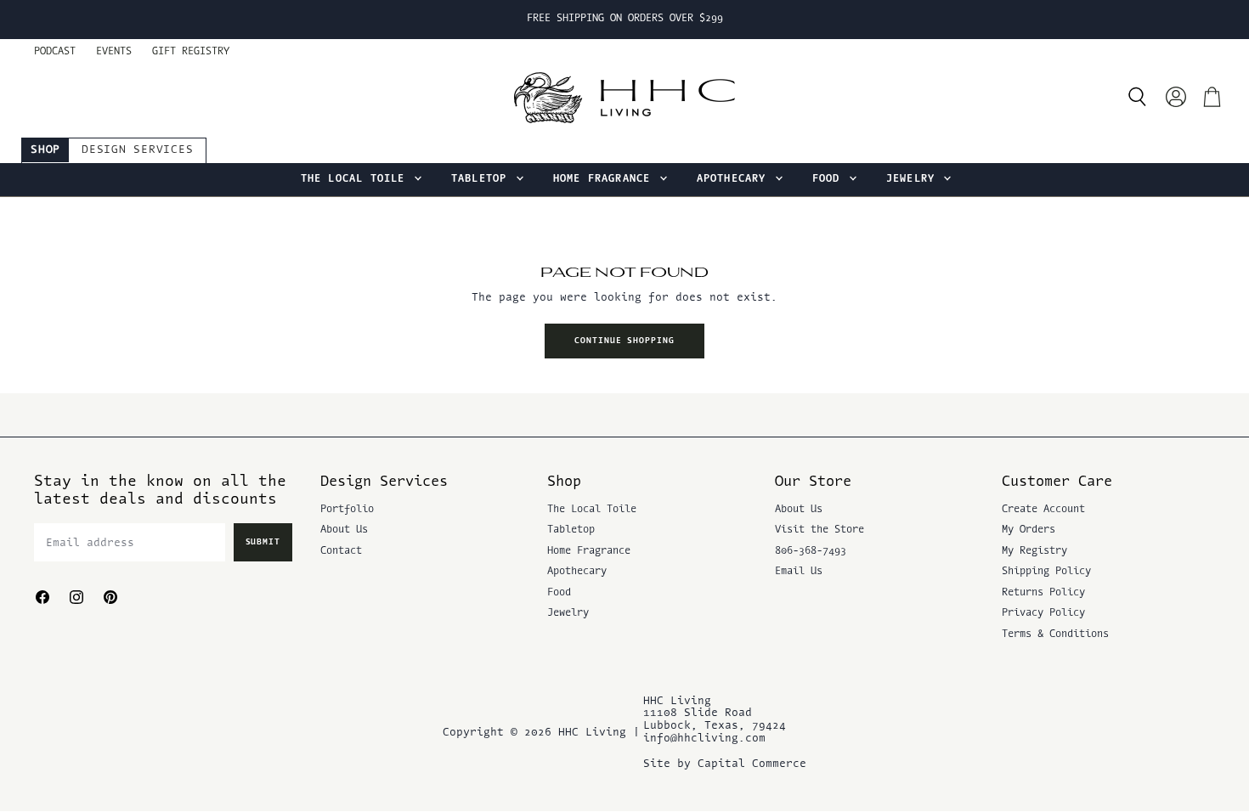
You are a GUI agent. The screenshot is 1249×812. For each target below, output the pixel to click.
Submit (263, 542)
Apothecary (735, 179)
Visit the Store (819, 530)
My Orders (1028, 530)
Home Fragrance (605, 179)
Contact (341, 551)
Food (829, 179)
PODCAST (55, 52)
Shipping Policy (1046, 572)
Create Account (1043, 510)
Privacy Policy (1043, 613)
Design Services (137, 149)
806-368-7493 (810, 551)
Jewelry (914, 179)
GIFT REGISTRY (190, 52)
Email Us (798, 572)
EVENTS (114, 52)
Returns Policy (1043, 593)
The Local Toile (356, 179)
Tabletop (482, 179)
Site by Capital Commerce (724, 764)
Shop (45, 149)
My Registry (1034, 551)
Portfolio (347, 510)
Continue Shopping (624, 341)
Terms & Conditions (1055, 634)
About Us (344, 530)
